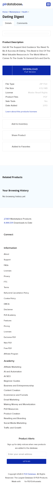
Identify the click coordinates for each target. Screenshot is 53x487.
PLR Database (13, 4)
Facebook (6, 241)
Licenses (7, 271)
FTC (5, 282)
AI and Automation (13, 371)
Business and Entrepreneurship (19, 385)
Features (7, 320)
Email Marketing (11, 399)
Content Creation (12, 390)
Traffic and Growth (12, 427)
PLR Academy (10, 315)
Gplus (17, 241)
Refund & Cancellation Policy (16, 293)
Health (25, 12)
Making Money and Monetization (19, 404)
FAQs (6, 265)
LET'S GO (26, 461)
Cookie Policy (10, 298)
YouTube (23, 241)
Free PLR (8, 348)
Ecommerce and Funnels (16, 395)
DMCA (6, 304)
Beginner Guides (12, 381)
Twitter (12, 241)
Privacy (7, 276)
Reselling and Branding (15, 418)
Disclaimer (8, 309)
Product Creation (12, 413)
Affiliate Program (11, 354)
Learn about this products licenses (21, 111)
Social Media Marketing (15, 423)
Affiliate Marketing (12, 367)
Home (5, 12)
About (6, 254)
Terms (6, 287)
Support (7, 259)
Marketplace (14, 12)
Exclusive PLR (10, 337)
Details (8, 23)
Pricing (7, 326)
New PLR (8, 343)
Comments (22, 23)
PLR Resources (11, 409)
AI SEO (7, 376)
